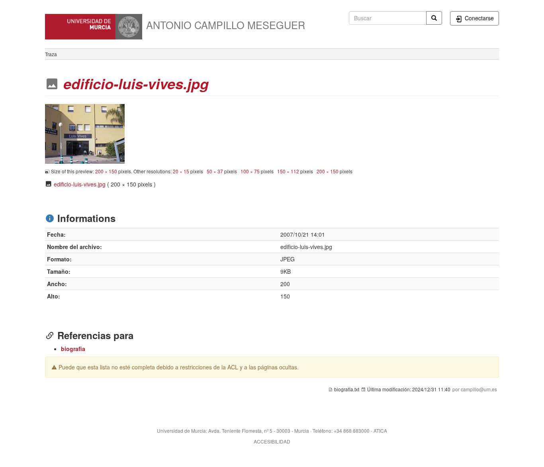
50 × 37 (215, 171)
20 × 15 (181, 171)
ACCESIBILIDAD (272, 441)
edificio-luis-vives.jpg (80, 184)
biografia (73, 349)
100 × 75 (250, 171)
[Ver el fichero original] (85, 133)
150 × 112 (288, 171)
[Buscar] (434, 18)
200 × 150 (106, 171)
